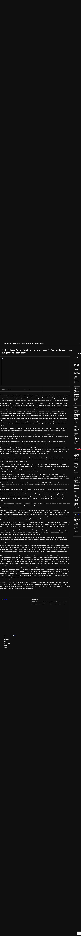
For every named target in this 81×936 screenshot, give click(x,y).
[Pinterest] (55, 389)
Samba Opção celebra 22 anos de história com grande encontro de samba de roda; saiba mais (77, 413)
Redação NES (34, 599)
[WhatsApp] (59, 389)
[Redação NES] (16, 613)
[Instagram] (2, 45)
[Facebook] (0, 45)
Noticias (79, 353)
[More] (63, 389)
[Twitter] (4, 45)
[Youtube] (5, 45)
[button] (79, 343)
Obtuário (76, 398)
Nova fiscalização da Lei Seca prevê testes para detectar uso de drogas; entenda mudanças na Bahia (77, 433)
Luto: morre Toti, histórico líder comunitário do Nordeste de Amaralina (77, 391)
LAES (75, 421)
